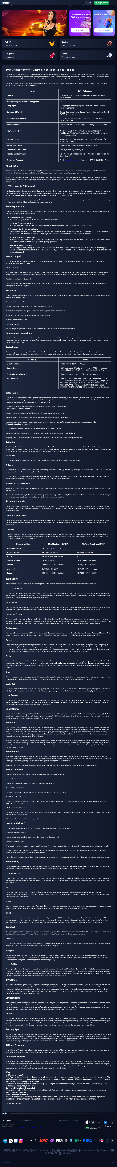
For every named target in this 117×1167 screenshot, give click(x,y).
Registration (104, 30)
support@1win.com (72, 160)
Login (89, 3)
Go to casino (80, 30)
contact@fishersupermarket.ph (32, 1127)
